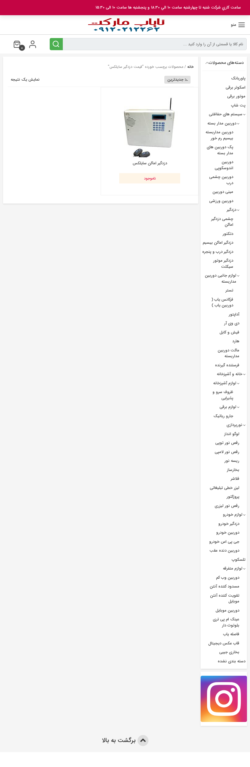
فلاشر (235, 479)
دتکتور (228, 234)
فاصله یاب (231, 634)
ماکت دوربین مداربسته (228, 353)
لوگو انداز (231, 434)
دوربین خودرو (227, 532)
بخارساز (233, 470)
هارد (235, 341)
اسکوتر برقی (235, 87)
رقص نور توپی (227, 443)
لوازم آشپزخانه (224, 383)
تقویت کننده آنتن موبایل (224, 598)
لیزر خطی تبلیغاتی (224, 488)
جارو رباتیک (223, 416)
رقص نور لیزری (227, 506)
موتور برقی (236, 96)
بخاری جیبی (229, 652)
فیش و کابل (229, 332)
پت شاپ (238, 105)
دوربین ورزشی (221, 201)
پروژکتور (233, 496)
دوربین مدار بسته (221, 123)
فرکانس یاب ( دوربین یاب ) (222, 302)
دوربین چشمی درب (221, 180)
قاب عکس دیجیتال (223, 643)
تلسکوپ (238, 559)
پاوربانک (238, 78)
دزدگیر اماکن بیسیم (218, 242)
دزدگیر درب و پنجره (217, 252)
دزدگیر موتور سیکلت (223, 263)
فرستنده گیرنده (227, 365)
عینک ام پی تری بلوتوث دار (226, 622)
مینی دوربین (222, 192)
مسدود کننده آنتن (224, 586)
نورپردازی (234, 425)
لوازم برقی (228, 407)
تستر (229, 290)
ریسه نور (231, 461)
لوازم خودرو (232, 514)
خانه (190, 67)
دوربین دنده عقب (224, 550)
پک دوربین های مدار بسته (220, 150)
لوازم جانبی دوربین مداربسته (220, 278)
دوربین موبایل (227, 610)
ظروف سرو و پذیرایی (222, 395)
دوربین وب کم (227, 577)
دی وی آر (231, 323)
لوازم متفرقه (232, 568)
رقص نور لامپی (227, 452)
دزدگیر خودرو (228, 524)
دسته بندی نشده (231, 661)
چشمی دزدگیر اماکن (222, 222)
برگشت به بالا (120, 740)
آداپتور (234, 314)
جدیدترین (175, 79)
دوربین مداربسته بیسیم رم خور (219, 135)
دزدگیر (231, 210)
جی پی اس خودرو (224, 542)
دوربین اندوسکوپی (224, 165)
